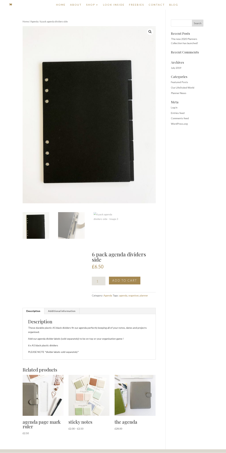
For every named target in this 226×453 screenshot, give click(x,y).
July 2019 (176, 67)
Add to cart (124, 280)
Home (61, 5)
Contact (157, 5)
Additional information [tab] (61, 310)
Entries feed (178, 112)
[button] (150, 32)
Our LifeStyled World (182, 87)
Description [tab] (33, 310)
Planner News (178, 93)
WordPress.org (179, 123)
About (76, 5)
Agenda (34, 21)
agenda (123, 295)
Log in (174, 107)
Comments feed (180, 118)
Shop (90, 5)
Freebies (136, 5)
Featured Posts (179, 82)
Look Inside (114, 5)
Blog (173, 5)
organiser (133, 295)
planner (144, 295)
